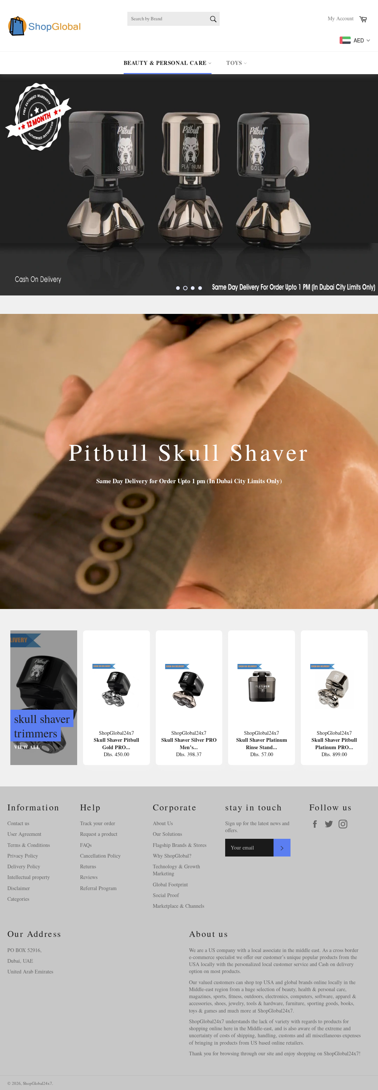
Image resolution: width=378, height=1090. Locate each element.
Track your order (97, 823)
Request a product (98, 833)
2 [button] (185, 288)
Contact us (18, 823)
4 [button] (200, 288)
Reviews (88, 876)
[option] (189, 184)
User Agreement (24, 833)
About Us (163, 823)
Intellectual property (28, 876)
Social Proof (166, 895)
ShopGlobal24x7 (37, 1083)
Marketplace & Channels (178, 905)
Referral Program (98, 888)
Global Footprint (170, 884)
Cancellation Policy (100, 855)
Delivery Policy (23, 866)
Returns (88, 866)
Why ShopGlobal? (172, 855)
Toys (235, 63)
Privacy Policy (22, 855)
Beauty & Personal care (166, 63)
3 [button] (192, 288)
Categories (18, 898)
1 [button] (178, 288)
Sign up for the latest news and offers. (257, 827)
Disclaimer (18, 888)
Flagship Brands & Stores (179, 844)
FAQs (86, 844)
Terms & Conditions (28, 844)
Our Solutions (167, 833)
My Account (341, 18)
